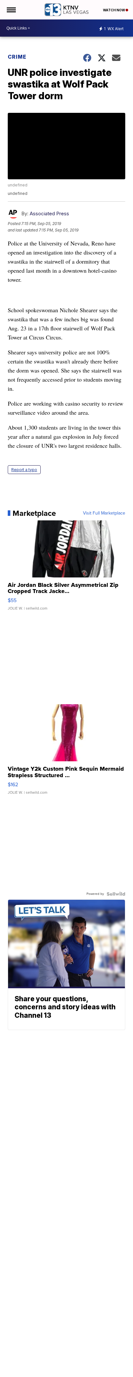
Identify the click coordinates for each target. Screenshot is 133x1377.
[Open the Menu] (11, 10)
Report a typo (24, 469)
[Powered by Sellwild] (116, 894)
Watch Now (114, 10)
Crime (17, 56)
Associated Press (49, 213)
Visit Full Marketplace (104, 513)
